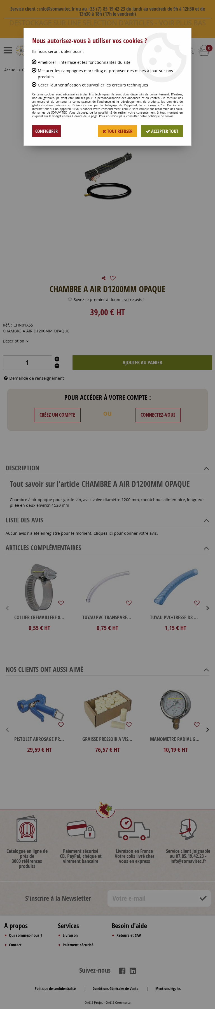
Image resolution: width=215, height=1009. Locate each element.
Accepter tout (164, 131)
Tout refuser (119, 131)
